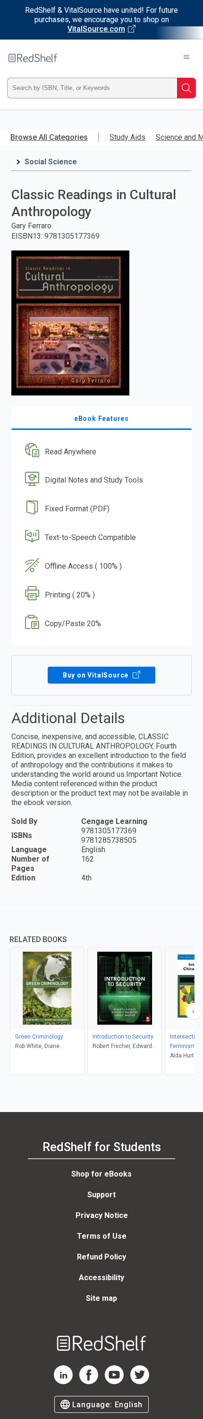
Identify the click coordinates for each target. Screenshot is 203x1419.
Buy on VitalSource (96, 675)
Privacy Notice (102, 1215)
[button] (100, 451)
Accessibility (101, 1277)
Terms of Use (102, 1236)
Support (101, 1194)
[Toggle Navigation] (186, 58)
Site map (101, 1298)
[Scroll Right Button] (193, 1011)
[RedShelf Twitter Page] (139, 1381)
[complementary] (101, 994)
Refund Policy (101, 1256)
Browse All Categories (49, 137)
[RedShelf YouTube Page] (114, 1381)
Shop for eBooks (101, 1173)
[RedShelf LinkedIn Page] (63, 1381)
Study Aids (127, 137)
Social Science (51, 161)
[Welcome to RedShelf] (33, 58)
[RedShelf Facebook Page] (88, 1381)
